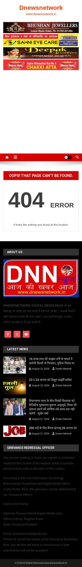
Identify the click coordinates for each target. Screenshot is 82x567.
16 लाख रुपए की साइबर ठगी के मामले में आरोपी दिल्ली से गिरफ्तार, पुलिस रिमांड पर (51, 361)
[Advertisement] (41, 110)
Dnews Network (63, 368)
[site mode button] (68, 157)
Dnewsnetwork (41, 7)
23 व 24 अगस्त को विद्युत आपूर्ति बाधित (50, 380)
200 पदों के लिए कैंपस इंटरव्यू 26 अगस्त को (53, 428)
